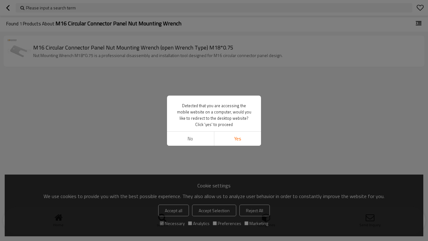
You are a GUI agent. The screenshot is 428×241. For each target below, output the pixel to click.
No (190, 138)
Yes (237, 138)
